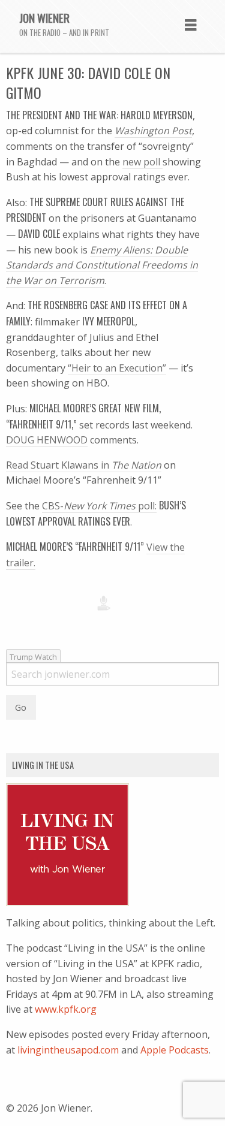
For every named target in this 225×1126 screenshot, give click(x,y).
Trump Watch (33, 656)
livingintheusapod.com (68, 1049)
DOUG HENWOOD (47, 439)
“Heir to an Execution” (117, 368)
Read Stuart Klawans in (83, 465)
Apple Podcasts (174, 1049)
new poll (142, 161)
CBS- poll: (99, 505)
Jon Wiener (44, 17)
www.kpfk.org (66, 1009)
